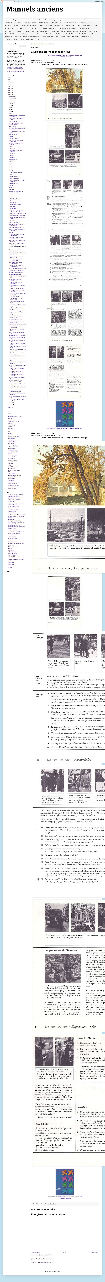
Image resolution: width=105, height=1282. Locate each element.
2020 (9, 81)
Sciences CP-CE (86, 36)
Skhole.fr (10, 567)
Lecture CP (83, 31)
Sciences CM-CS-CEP (11, 39)
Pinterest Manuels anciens (85, 20)
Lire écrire (10, 540)
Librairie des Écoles (12, 538)
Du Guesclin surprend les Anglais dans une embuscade (16, 211)
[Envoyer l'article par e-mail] (46, 1203)
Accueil (7, 20)
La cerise (11, 155)
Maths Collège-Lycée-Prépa (31, 36)
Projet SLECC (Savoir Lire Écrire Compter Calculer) (15, 557)
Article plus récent (36, 1252)
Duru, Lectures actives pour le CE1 (17, 227)
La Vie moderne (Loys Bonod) (14, 533)
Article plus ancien (94, 1252)
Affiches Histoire (43, 22)
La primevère (12, 161)
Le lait (10, 200)
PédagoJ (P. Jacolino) (12, 553)
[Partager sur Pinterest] (55, 1204)
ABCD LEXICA (12, 126)
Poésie (52, 33)
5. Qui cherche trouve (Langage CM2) (17, 335)
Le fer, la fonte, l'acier (13, 193)
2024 (9, 77)
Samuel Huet (11, 564)
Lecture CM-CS (9, 33)
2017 (9, 86)
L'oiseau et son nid (13, 159)
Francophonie (9, 31)
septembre (11, 102)
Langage (52, 31)
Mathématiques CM (87, 33)
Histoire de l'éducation (40, 20)
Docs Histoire (66, 25)
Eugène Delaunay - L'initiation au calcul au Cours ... (16, 250)
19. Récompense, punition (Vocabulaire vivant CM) (15, 390)
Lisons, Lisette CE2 (13, 121)
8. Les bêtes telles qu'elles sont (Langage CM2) (16, 326)
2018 (9, 85)
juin (10, 107)
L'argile (10, 168)
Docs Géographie (55, 25)
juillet (10, 105)
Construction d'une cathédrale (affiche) (17, 213)
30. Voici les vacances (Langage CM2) (17, 268)
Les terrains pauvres (13, 138)
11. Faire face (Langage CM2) (15, 319)
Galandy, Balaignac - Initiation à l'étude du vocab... (16, 263)
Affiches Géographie (30, 22)
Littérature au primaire (13, 541)
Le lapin (11, 167)
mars (10, 113)
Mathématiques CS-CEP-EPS (13, 36)
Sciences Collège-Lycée (26, 39)
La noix (10, 174)
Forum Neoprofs (11, 519)
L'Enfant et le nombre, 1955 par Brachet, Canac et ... (16, 260)
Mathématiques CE (74, 33)
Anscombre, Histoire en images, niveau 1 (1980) (16, 124)
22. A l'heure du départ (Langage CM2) (17, 288)
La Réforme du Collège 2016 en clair (16, 531)
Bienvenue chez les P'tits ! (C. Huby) (16, 503)
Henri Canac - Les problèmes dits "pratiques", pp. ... (16, 238)
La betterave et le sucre (14, 176)
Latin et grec (61, 31)
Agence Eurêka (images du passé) (15, 494)
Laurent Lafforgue (12, 535)
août (10, 103)
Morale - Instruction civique (50, 36)
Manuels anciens (35, 9)
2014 (9, 92)
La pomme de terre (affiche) (15, 204)
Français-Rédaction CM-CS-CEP (68, 28)
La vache (11, 163)
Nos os (10, 187)
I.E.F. (33, 31)
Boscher (11, 232)
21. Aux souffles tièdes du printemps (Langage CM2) (17, 291)
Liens (33, 33)
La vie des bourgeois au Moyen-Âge (17, 215)
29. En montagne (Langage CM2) (16, 270)
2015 (9, 90)
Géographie (19, 31)
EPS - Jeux (23, 28)
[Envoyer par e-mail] (49, 1204)
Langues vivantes (72, 31)
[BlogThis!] (50, 1204)
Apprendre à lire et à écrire (14, 496)
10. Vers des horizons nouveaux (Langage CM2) (16, 321)
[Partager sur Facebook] (53, 1204)
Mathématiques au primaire (14, 546)
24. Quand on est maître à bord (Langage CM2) (16, 283)
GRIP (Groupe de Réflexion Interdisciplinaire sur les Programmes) (16, 526)
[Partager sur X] (52, 1204)
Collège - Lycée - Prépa (12, 25)
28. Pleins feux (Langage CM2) (16, 272)
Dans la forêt (12, 148)
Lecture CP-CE (93, 31)
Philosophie (75, 36)
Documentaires (11, 415)
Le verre (11, 195)
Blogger (58, 1271)
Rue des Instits (11, 562)
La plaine (11, 136)
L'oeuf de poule (12, 202)
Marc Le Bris (10, 545)
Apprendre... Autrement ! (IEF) (14, 498)
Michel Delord (11, 550)
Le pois (10, 146)
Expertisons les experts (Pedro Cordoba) (17, 514)
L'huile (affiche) (12, 206)
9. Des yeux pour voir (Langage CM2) (17, 324)
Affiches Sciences (56, 22)
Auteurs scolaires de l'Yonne (14, 499)
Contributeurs (27, 20)
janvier (10, 404)
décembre (11, 96)
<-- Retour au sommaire (65, 56)
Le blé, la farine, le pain (14, 198)
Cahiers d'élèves (84, 22)
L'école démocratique (12, 530)
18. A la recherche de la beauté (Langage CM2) (16, 299)
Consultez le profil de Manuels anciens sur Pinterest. (43, 44)
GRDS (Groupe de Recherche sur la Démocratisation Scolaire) (16, 523)
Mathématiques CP (61, 33)
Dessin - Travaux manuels (29, 25)
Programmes (62, 20)
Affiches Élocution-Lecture (13, 22)
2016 (9, 88)
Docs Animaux (43, 25)
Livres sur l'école (42, 33)
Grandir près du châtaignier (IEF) (15, 521)
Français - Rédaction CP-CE (49, 28)
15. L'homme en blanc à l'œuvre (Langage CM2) (16, 308)
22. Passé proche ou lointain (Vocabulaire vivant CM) (15, 381)
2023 (9, 79)
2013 (9, 94)
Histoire (27, 31)
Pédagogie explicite (12, 551)
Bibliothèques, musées (70, 22)
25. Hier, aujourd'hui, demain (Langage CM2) (15, 280)
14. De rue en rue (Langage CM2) (16, 311)
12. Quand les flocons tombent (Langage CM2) (16, 316)
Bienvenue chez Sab (12, 504)
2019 (9, 83)
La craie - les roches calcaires (15, 172)
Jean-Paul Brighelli (12, 528)
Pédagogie (53, 20)
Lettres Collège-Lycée (22, 33)
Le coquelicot (12, 157)
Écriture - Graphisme (11, 28)
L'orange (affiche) (13, 208)
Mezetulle (10, 548)
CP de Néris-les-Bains (13, 509)
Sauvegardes (72, 20)
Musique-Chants (65, 36)
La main (11, 185)
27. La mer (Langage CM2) (15, 274)
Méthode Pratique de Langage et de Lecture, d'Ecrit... (17, 225)
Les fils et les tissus (13, 183)
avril (10, 111)
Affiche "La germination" (14, 222)
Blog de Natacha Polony (13, 506)
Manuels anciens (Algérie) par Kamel (16, 543)
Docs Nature (76, 25)
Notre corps (11, 189)
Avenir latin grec (11, 501)
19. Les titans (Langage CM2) (15, 296)
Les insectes (12, 153)
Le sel (10, 197)
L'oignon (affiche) (13, 220)
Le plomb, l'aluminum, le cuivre (16, 191)
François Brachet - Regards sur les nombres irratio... (16, 235)
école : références (12, 513)
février (10, 402)
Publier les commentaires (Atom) (44, 1255)
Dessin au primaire (12, 511)
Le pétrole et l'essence (14, 178)
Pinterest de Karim (12, 555)
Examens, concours (33, 28)
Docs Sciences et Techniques (90, 25)
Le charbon (11, 170)
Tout (37, 39)
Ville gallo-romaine (13, 134)
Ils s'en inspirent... (42, 31)
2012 (9, 407)
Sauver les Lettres (12, 566)
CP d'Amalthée (11, 508)
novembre (11, 98)
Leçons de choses (12, 536)
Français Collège (84, 28)
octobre (11, 100)
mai (10, 109)
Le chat (10, 165)
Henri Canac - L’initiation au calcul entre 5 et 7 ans (16, 256)
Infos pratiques (16, 20)
